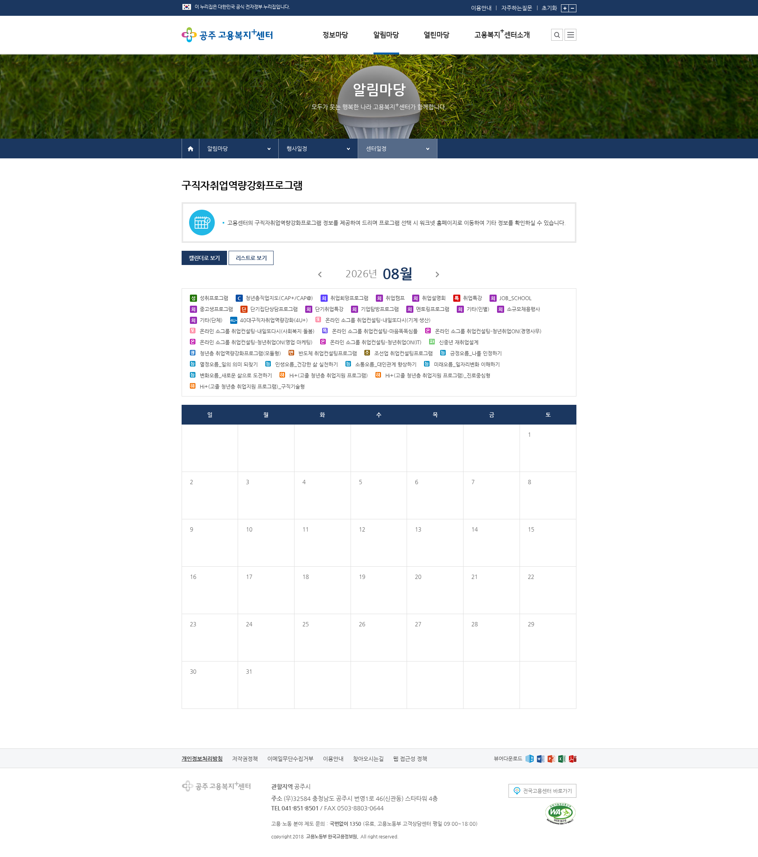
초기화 (549, 7)
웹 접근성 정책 (410, 759)
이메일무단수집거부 (290, 759)
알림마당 (217, 148)
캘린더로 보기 (204, 258)
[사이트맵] (570, 35)
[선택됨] (386, 41)
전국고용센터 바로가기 (547, 791)
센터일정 (376, 148)
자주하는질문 (516, 8)
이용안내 (481, 8)
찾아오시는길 (368, 759)
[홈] (190, 148)
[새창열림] (529, 758)
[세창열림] (560, 813)
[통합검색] (557, 35)
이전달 (320, 276)
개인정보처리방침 (202, 759)
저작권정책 (245, 759)
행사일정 (297, 148)
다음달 (438, 276)
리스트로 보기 (251, 258)
